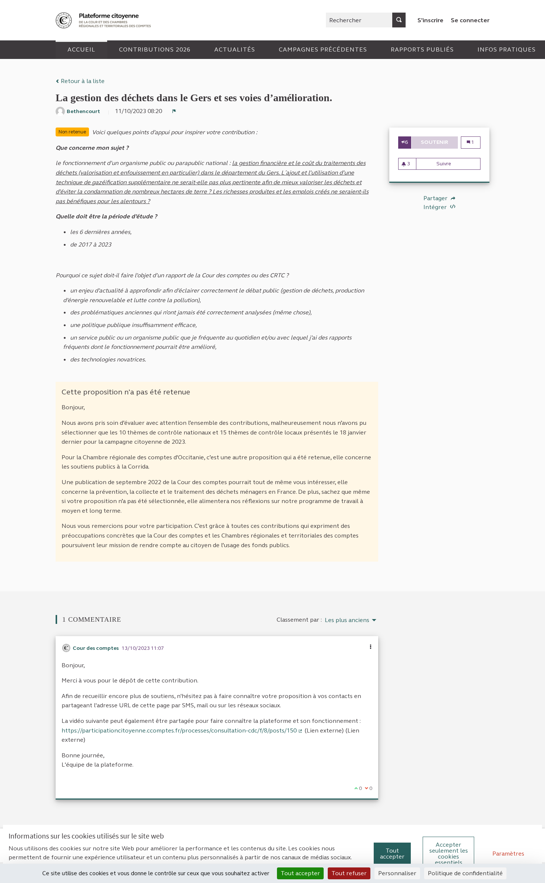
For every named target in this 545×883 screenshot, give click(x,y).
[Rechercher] (399, 20)
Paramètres (508, 853)
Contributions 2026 (155, 49)
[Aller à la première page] (104, 20)
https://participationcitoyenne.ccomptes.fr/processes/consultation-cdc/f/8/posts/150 (182, 730)
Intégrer (435, 207)
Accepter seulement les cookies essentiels (448, 853)
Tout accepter (392, 853)
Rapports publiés (422, 49)
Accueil (81, 49)
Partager (436, 198)
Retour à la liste (82, 81)
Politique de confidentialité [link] (465, 873)
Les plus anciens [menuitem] (347, 620)
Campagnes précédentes (323, 49)
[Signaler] (174, 111)
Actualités (234, 49)
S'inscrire (430, 20)
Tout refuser (349, 873)
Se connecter (470, 20)
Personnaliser (397, 873)
